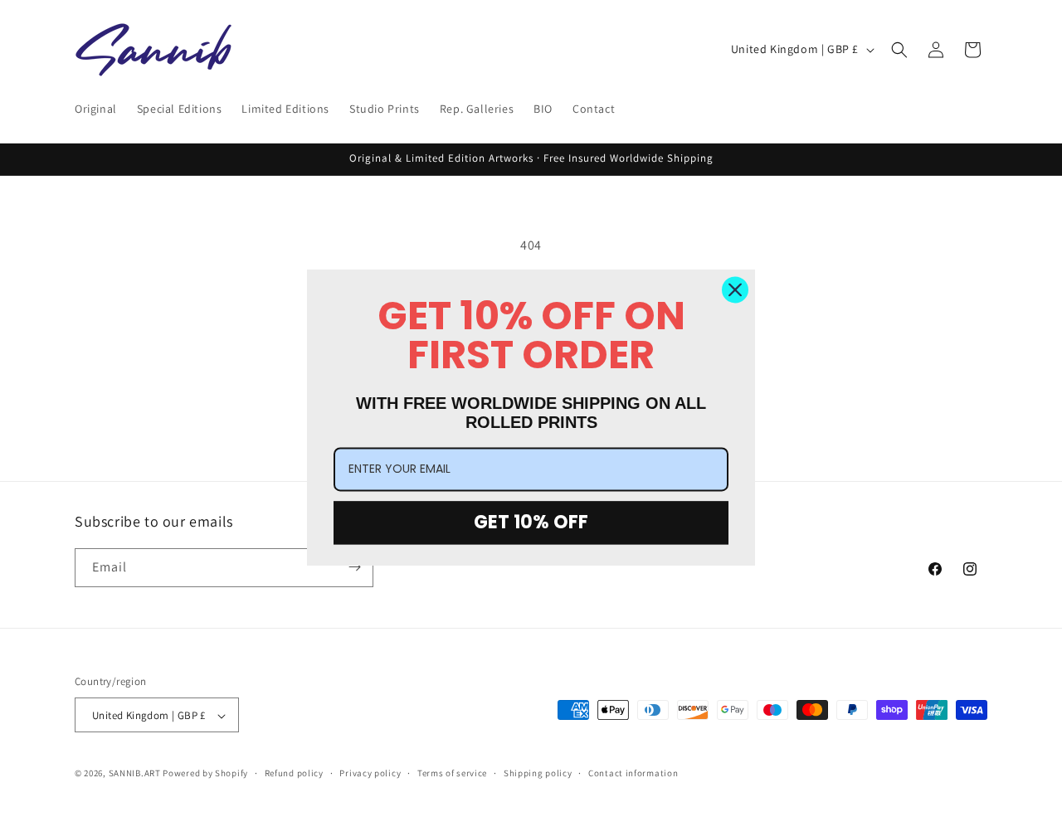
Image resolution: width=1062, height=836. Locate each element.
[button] (899, 50)
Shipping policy (538, 774)
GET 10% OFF (531, 522)
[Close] (735, 289)
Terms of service (452, 774)
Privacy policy (370, 774)
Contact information (633, 774)
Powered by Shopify (205, 774)
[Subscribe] (354, 566)
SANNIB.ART (135, 774)
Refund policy (294, 774)
